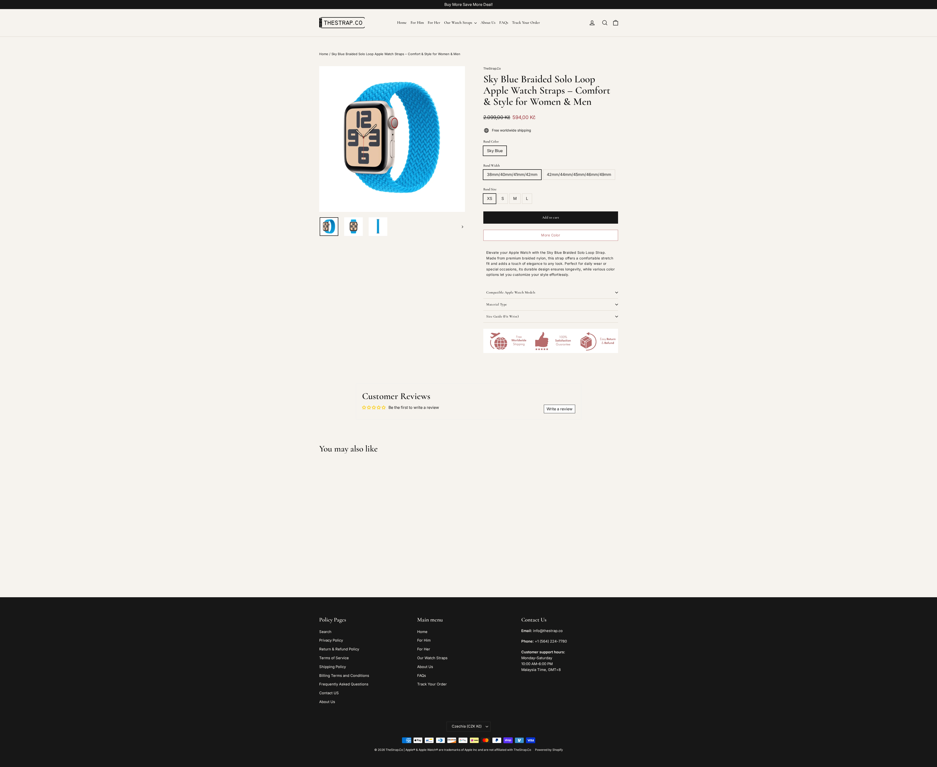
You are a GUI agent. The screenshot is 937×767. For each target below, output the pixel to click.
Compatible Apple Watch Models (510, 292)
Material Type (496, 304)
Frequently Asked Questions (343, 684)
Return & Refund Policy (339, 649)
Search (325, 632)
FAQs (503, 22)
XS (489, 198)
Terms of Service (334, 658)
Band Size (490, 189)
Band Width (491, 165)
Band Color (491, 141)
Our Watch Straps (458, 22)
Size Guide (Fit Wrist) (502, 316)
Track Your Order (526, 22)
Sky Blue (495, 150)
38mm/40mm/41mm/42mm (512, 174)
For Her (434, 22)
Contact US (329, 693)
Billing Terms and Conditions (344, 675)
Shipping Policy (332, 667)
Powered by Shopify (549, 750)
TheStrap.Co (492, 68)
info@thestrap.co (548, 631)
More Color (550, 235)
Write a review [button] (559, 408)
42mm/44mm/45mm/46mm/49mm (579, 174)
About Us (488, 22)
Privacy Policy (331, 640)
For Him (417, 22)
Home (402, 22)
